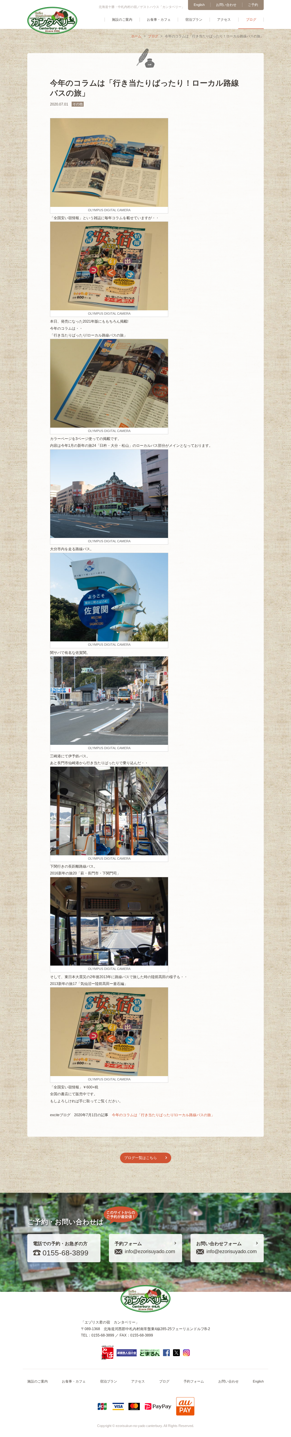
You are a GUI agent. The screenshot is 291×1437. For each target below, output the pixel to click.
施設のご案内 (122, 19)
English (199, 5)
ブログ (251, 19)
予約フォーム (193, 1381)
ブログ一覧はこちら (140, 1158)
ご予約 (253, 5)
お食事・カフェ (159, 19)
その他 (78, 104)
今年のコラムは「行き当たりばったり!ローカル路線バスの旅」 (163, 1115)
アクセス (224, 19)
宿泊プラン (193, 19)
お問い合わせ (226, 5)
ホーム (136, 36)
